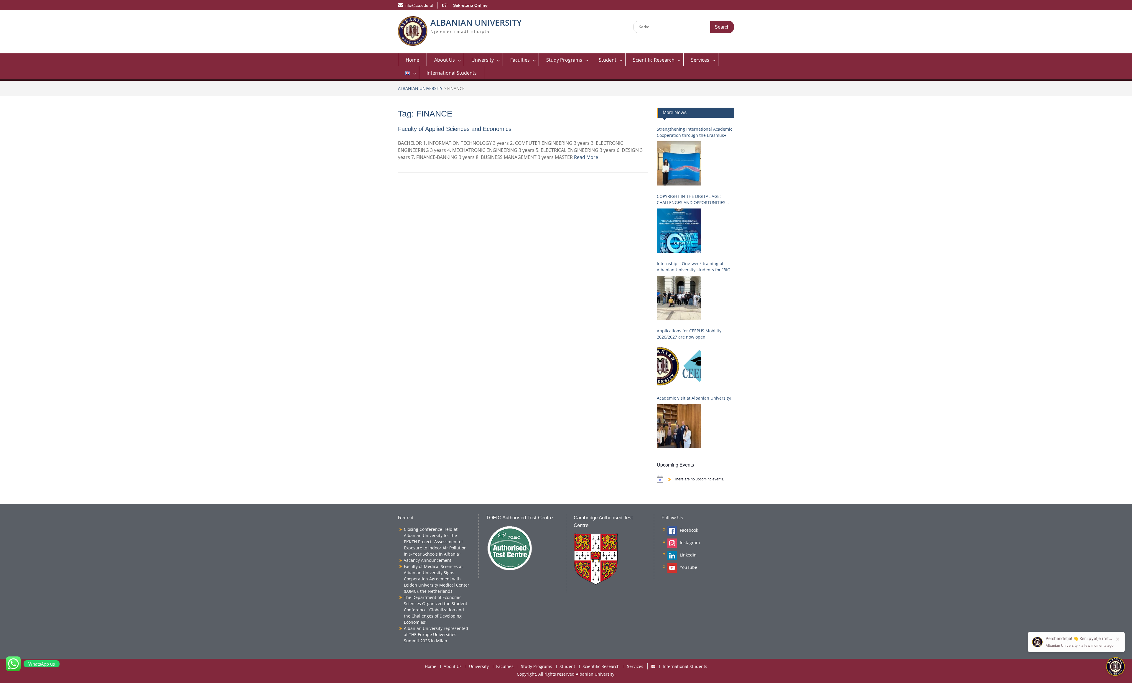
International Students (452, 73)
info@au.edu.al (418, 5)
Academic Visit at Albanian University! (694, 398)
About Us (444, 60)
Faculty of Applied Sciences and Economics (454, 129)
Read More (586, 157)
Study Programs (564, 60)
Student (607, 60)
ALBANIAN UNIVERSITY (476, 22)
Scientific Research (653, 60)
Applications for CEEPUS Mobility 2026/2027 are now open (689, 334)
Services (700, 60)
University (482, 60)
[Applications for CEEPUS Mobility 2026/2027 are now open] (679, 365)
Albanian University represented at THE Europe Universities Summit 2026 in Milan (436, 634)
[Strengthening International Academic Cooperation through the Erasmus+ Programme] (679, 163)
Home (412, 60)
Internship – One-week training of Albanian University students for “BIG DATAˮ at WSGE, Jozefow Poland (693, 267)
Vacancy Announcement (427, 560)
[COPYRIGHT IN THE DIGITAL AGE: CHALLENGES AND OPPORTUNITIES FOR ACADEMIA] (679, 230)
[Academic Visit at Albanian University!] (679, 426)
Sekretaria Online (470, 5)
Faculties (520, 60)
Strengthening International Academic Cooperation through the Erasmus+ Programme (694, 132)
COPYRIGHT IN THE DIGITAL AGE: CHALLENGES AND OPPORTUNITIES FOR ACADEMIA (691, 199)
